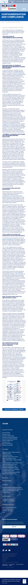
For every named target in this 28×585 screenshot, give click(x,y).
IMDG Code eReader (7, 480)
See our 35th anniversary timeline (14, 409)
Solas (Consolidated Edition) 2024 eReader (12, 487)
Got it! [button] (24, 581)
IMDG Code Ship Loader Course (9, 464)
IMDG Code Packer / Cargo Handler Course (12, 462)
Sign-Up (14, 526)
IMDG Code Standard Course (8, 458)
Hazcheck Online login (7, 509)
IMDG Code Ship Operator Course (10, 467)
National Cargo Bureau (7, 239)
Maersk (11, 278)
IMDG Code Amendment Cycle (9, 507)
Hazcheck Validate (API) (7, 440)
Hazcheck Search (6, 432)
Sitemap (10, 565)
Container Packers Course (8, 470)
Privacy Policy (5, 564)
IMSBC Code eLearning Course (9, 473)
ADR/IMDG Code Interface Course (10, 456)
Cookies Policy (12, 564)
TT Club (6, 247)
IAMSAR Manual (6, 492)
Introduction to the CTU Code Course (10, 469)
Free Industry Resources (7, 499)
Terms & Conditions (20, 564)
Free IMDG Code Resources (8, 500)
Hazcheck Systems (17, 72)
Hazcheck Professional (7, 445)
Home (2, 22)
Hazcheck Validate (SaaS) (8, 435)
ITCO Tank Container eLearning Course (11, 472)
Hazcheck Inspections (20, 357)
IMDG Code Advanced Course (9, 465)
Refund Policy (5, 565)
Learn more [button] (4, 582)
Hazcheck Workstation (7, 443)
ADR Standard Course (7, 455)
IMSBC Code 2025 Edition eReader (10, 490)
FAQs (3, 512)
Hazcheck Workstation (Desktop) (9, 438)
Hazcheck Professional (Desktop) (10, 437)
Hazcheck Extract (6, 434)
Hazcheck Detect (19, 273)
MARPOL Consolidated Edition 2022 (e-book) (12, 489)
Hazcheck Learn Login (7, 510)
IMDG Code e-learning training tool (12, 125)
